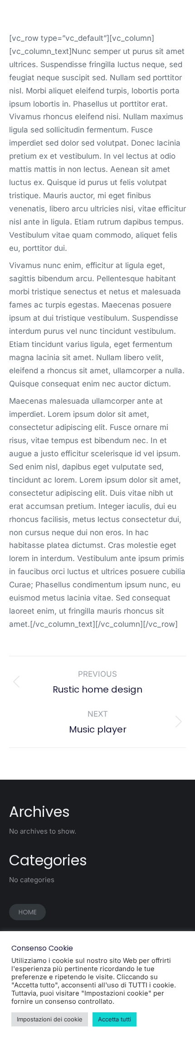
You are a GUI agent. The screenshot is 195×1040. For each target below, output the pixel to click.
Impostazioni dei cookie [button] (50, 1019)
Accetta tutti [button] (114, 1019)
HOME (28, 912)
